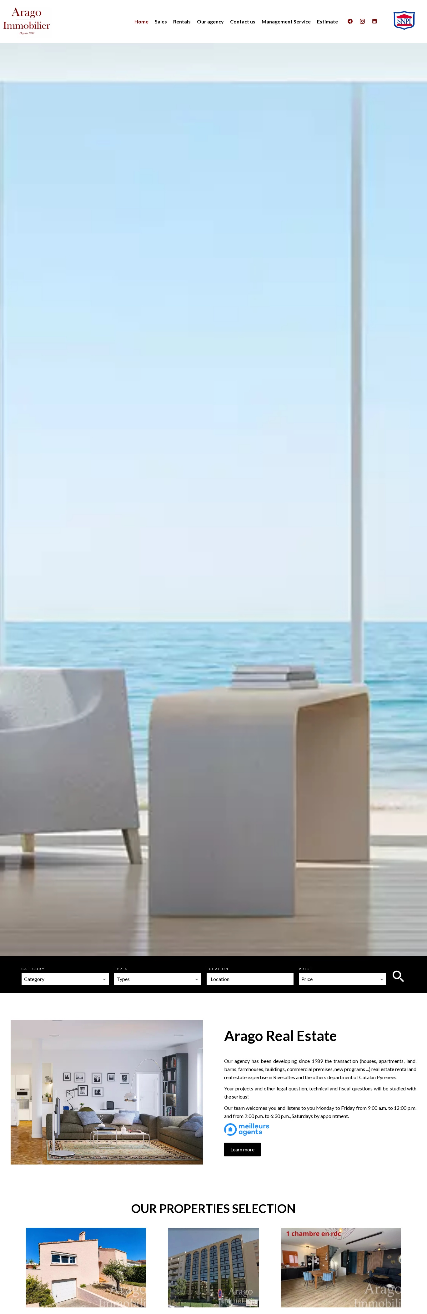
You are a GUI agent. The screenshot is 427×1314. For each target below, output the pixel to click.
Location (218, 969)
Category (33, 969)
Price (305, 969)
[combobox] (65, 979)
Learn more (242, 1149)
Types (121, 969)
